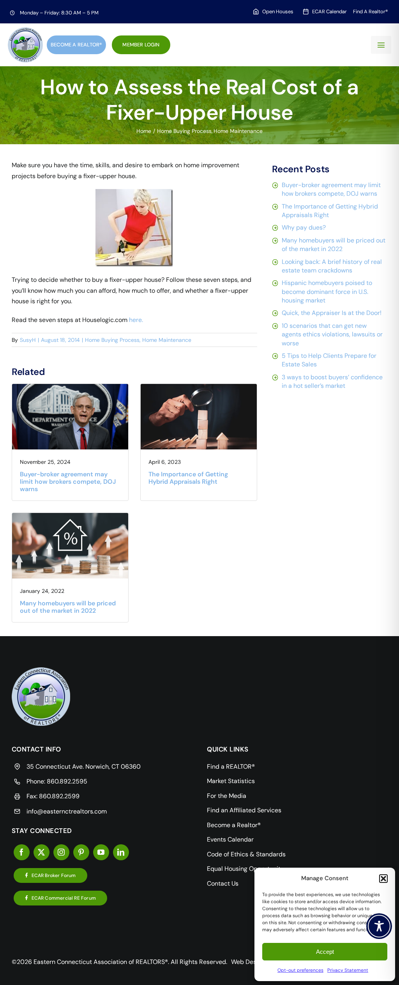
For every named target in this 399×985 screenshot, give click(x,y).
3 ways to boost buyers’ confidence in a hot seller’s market (332, 381)
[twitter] (41, 852)
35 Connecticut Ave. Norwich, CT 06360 (83, 766)
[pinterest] (81, 852)
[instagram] (61, 852)
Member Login (140, 44)
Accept (325, 951)
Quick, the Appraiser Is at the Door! (331, 313)
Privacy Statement (347, 970)
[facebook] (22, 852)
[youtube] (101, 852)
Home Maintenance (166, 339)
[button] (383, 878)
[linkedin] (121, 852)
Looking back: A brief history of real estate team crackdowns (332, 266)
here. (136, 320)
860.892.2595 (67, 781)
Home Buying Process (112, 339)
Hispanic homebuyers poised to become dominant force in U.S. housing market (327, 291)
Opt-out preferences (300, 970)
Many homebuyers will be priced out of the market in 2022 (68, 607)
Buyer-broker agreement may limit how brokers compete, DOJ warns (68, 481)
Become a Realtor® (76, 44)
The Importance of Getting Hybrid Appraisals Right (188, 478)
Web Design (248, 962)
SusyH (28, 339)
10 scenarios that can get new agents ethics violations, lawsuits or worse (332, 334)
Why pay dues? (304, 227)
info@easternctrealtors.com (66, 811)
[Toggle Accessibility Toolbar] (379, 926)
